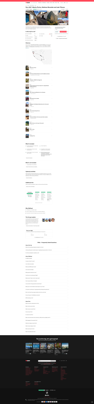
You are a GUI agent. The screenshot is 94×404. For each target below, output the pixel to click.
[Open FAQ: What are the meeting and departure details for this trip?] (67, 247)
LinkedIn (27, 385)
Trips (28, 5)
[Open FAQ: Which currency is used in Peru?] (67, 309)
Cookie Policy (62, 375)
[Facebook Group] (61, 360)
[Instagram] (64, 360)
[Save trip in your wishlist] (68, 31)
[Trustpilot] (37, 9)
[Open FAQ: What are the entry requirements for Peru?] (67, 303)
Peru (35, 5)
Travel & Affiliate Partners (37, 381)
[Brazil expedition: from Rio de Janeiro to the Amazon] (65, 346)
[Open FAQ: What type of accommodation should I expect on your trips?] (67, 286)
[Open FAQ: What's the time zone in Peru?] (67, 306)
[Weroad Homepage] (31, 360)
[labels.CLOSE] (93, 0)
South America (32, 5)
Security (62, 376)
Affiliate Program (36, 384)
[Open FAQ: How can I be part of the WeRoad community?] (67, 295)
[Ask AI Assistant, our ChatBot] (92, 402)
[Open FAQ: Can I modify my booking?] (67, 263)
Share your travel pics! (45, 373)
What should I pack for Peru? (30, 328)
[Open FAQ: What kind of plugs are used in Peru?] (67, 323)
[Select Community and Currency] (64, 2)
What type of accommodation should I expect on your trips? (35, 286)
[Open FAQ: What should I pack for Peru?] (67, 328)
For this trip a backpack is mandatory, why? (32, 252)
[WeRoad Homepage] (28, 2)
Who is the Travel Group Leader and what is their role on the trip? (36, 292)
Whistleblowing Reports (63, 378)
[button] (39, 68)
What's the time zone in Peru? (30, 306)
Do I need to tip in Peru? (29, 314)
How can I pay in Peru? (29, 311)
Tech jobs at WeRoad (28, 383)
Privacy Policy (49, 363)
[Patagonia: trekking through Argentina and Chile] (36, 346)
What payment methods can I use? (31, 272)
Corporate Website (28, 384)
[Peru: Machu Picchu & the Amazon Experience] (29, 346)
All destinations (27, 374)
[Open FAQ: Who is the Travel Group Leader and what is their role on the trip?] (67, 292)
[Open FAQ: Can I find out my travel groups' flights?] (67, 275)
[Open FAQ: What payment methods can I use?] (67, 272)
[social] (59, 360)
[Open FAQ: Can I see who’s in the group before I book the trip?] (67, 283)
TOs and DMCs (36, 382)
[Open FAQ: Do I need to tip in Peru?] (67, 314)
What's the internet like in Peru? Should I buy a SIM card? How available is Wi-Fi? (38, 317)
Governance (62, 377)
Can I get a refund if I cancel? (30, 261)
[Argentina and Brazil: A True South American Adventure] (50, 346)
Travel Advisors (36, 383)
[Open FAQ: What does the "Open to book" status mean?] (67, 278)
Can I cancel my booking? (29, 269)
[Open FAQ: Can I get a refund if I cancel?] (67, 261)
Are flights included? (29, 258)
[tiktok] (66, 360)
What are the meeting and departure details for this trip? (34, 247)
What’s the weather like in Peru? (30, 331)
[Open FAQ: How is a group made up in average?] (67, 280)
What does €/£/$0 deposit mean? (31, 266)
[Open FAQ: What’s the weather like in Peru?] (67, 331)
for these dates (39, 237)
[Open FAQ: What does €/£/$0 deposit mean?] (67, 266)
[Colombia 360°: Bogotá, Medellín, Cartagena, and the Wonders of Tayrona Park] (58, 346)
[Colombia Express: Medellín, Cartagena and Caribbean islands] (43, 346)
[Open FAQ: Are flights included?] (67, 258)
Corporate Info (27, 381)
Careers (26, 382)
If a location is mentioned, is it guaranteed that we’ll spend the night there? (37, 289)
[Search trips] (31, 2)
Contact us (61, 2)
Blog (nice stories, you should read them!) (46, 372)
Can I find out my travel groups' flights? (32, 275)
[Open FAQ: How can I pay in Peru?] (67, 311)
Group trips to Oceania (28, 373)
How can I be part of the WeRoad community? (33, 295)
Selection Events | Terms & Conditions (55, 371)
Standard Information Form (64, 373)
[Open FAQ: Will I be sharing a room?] (67, 297)
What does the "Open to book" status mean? (33, 278)
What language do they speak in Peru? (31, 320)
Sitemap (62, 379)
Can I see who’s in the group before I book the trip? (33, 283)
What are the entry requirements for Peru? (32, 303)
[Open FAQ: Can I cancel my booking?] (67, 269)
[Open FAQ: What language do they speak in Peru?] (67, 320)
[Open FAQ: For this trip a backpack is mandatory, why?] (67, 252)
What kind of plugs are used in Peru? (31, 323)
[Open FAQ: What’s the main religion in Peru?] (67, 326)
